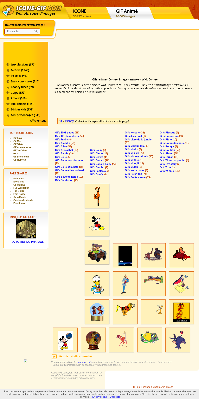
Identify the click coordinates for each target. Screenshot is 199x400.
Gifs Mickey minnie (139, 156)
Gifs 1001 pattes (67, 132)
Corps (18, 92)
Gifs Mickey (134, 152)
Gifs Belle (62, 157)
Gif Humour (19, 159)
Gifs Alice (63, 146)
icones (81, 362)
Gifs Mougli (134, 163)
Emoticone (19, 203)
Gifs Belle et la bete (69, 166)
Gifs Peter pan (136, 173)
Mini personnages (25, 115)
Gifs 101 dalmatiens (69, 136)
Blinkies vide (22, 109)
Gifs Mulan (133, 166)
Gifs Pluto (168, 139)
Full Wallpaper (21, 188)
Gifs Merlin (133, 149)
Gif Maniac (19, 184)
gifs (90, 362)
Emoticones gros (25, 81)
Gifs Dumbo (99, 167)
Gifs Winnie (170, 170)
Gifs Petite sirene (138, 177)
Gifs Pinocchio (171, 136)
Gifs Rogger (169, 146)
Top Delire (18, 191)
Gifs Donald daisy (103, 164)
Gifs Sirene (169, 153)
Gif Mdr (17, 141)
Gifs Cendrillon (66, 180)
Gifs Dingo (99, 153)
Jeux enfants (22, 104)
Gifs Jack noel (135, 136)
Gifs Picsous (169, 132)
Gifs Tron (167, 167)
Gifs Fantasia (99, 170)
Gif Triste (18, 144)
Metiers (20, 70)
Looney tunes (22, 87)
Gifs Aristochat (66, 150)
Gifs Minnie (133, 159)
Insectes (20, 75)
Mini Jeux (18, 178)
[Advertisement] (25, 53)
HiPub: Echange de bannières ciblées (153, 387)
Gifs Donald (99, 160)
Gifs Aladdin (65, 143)
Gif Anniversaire (22, 147)
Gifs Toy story (170, 164)
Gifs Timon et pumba (174, 160)
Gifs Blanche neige (69, 176)
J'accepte (115, 397)
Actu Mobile (19, 197)
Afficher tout (38, 120)
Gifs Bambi (64, 153)
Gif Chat (17, 153)
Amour (19, 98)
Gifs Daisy (98, 150)
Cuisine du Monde (23, 200)
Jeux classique (23, 64)
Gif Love (17, 138)
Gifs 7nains (63, 139)
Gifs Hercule (135, 132)
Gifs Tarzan (169, 157)
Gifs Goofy (98, 174)
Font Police (19, 194)
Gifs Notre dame (136, 170)
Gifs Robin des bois (174, 143)
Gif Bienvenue (21, 156)
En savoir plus (99, 397)
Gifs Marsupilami (137, 146)
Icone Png (18, 181)
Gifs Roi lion (170, 150)
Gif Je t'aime (20, 150)
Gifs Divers (99, 157)
